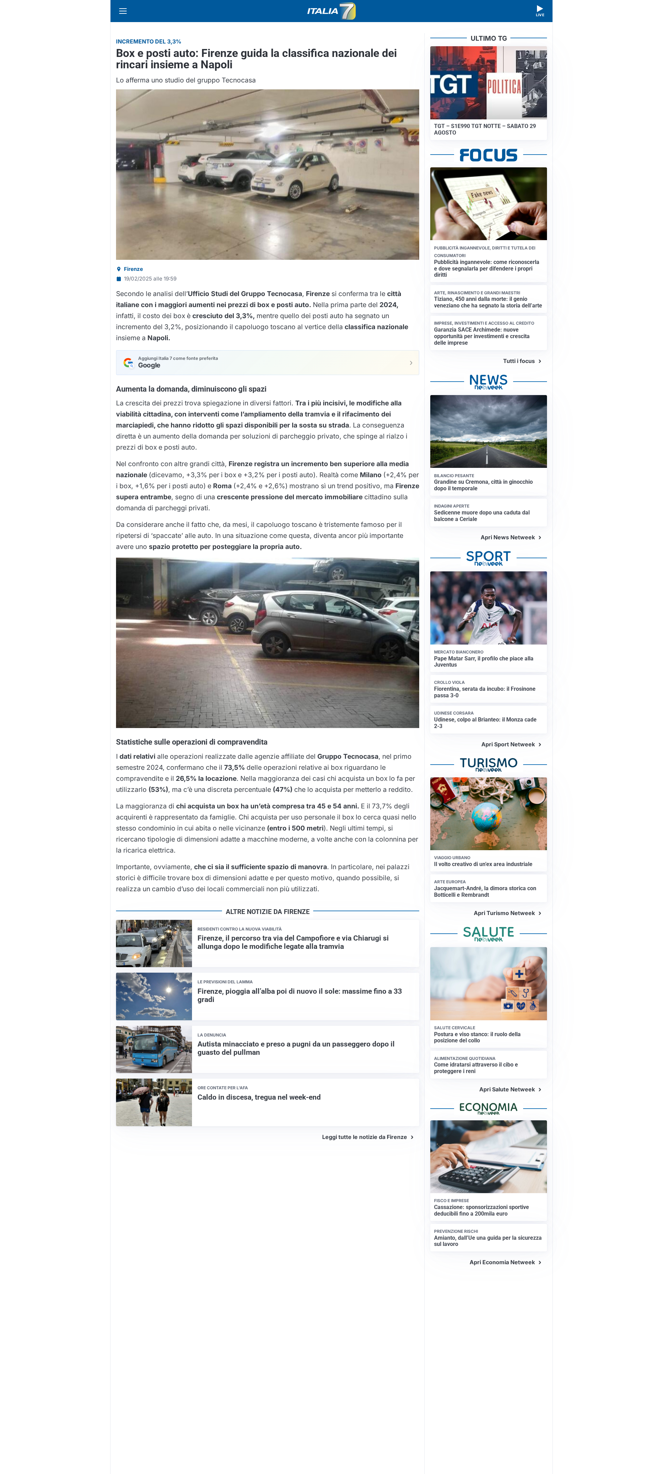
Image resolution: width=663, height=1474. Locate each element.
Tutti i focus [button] (519, 360)
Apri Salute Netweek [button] (507, 1089)
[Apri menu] (123, 11)
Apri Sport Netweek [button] (508, 744)
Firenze (133, 269)
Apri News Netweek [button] (508, 537)
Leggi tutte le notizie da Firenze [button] (364, 1136)
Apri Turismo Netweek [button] (504, 913)
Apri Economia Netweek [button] (502, 1262)
